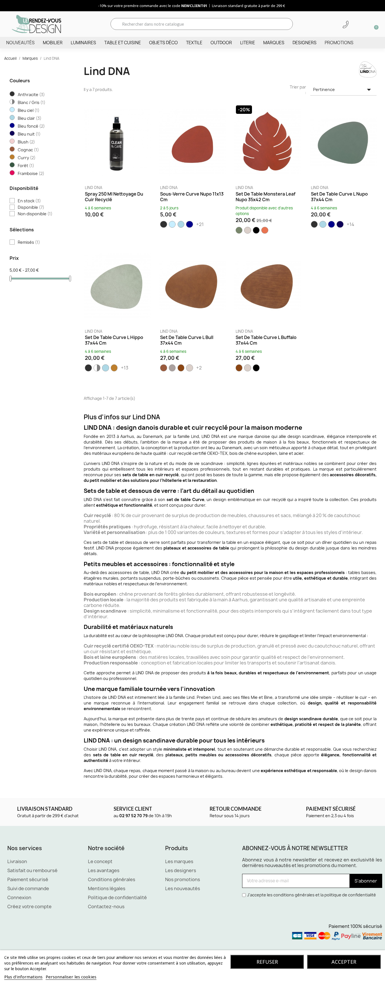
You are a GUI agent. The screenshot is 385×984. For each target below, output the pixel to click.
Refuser (267, 961)
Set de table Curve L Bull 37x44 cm (186, 340)
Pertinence (343, 89)
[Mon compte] (355, 24)
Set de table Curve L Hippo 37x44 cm (114, 340)
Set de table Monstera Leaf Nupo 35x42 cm (265, 197)
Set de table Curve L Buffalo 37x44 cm (266, 340)
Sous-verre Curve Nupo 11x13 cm (192, 197)
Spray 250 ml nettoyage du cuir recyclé (114, 197)
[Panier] (374, 24)
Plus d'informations (23, 976)
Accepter (343, 961)
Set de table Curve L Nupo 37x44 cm (339, 197)
